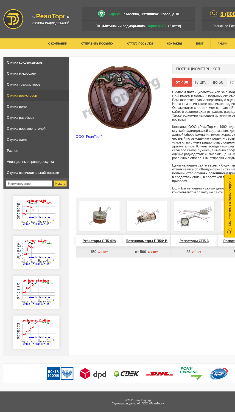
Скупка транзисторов (23, 84)
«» (51, 17)
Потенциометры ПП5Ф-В (147, 241)
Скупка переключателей (26, 128)
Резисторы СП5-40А (99, 241)
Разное (12, 150)
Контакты (174, 43)
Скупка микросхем (21, 73)
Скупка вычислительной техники (33, 173)
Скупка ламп (17, 139)
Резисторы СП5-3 (194, 241)
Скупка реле (17, 106)
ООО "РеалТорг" (89, 136)
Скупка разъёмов (20, 117)
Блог (200, 43)
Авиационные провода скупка (30, 162)
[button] (229, 206)
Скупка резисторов (22, 95)
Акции (222, 43)
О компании (57, 43)
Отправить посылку (97, 43)
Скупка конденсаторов (25, 62)
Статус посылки (140, 43)
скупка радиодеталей (50, 23)
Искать (60, 183)
